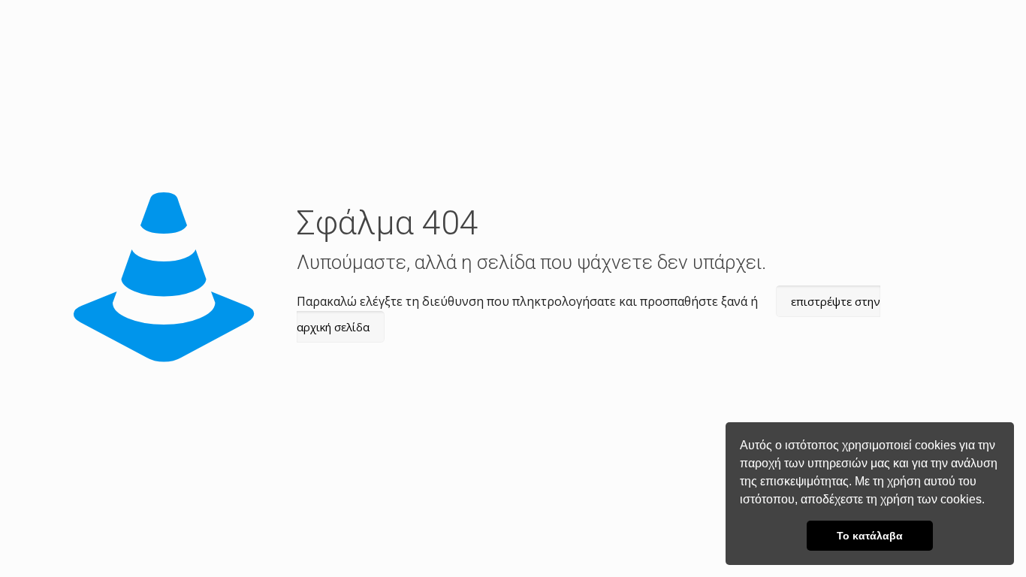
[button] (990, 501)
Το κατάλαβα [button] (870, 536)
